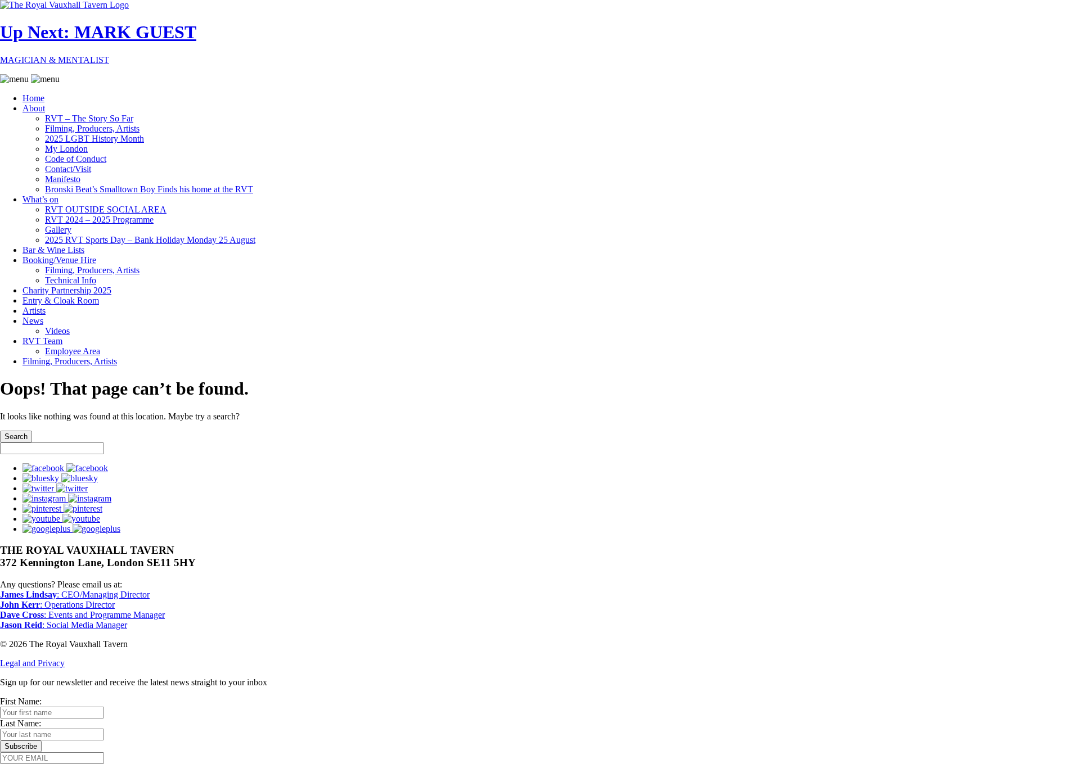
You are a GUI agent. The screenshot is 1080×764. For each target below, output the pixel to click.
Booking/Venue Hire (59, 260)
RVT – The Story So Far (89, 118)
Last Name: (20, 723)
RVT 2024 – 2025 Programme (99, 219)
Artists (34, 310)
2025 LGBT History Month (94, 138)
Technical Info (70, 280)
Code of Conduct (75, 159)
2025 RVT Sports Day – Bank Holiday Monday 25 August (150, 240)
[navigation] (540, 220)
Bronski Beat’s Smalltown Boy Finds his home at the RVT (149, 189)
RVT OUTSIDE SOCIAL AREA (105, 209)
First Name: (21, 701)
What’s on (40, 199)
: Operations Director (57, 604)
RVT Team (42, 341)
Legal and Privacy (32, 663)
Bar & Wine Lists (53, 250)
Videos (57, 331)
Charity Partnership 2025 (66, 290)
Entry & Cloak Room (60, 300)
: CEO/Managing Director (75, 594)
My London (66, 148)
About (33, 108)
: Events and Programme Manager (82, 615)
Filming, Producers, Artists (92, 128)
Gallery (58, 229)
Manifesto (62, 179)
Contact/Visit (68, 169)
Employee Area (72, 351)
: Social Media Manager (63, 625)
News (32, 321)
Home (33, 98)
